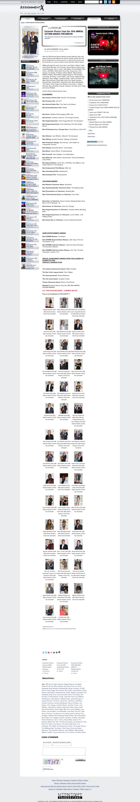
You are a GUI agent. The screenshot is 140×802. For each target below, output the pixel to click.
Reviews (60, 780)
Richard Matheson (48, 720)
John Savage (51, 705)
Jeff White (78, 701)
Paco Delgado (54, 718)
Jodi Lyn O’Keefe (73, 703)
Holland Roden (65, 699)
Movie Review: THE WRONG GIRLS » (31, 107)
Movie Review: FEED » (32, 121)
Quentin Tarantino (65, 718)
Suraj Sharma (78, 722)
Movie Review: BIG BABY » (31, 149)
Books (84, 783)
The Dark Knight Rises (69, 724)
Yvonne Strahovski (59, 732)
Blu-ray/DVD (77, 783)
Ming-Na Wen (69, 715)
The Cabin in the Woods (53, 724)
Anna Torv (74, 686)
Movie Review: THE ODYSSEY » (31, 218)
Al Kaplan (78, 684)
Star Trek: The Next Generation (62, 722)
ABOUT (80, 2)
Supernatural (45, 786)
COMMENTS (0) (79, 43)
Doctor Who (77, 786)
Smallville (59, 789)
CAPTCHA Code (48, 769)
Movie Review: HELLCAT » (30, 114)
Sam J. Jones (58, 720)
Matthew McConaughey (56, 715)
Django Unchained (77, 692)
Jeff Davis (71, 701)
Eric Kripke (76, 694)
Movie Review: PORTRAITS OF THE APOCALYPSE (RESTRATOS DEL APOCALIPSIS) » (29, 241)
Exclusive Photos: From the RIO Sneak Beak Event (63, 665)
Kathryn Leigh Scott (63, 707)
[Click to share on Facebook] (43, 652)
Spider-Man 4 (68, 789)
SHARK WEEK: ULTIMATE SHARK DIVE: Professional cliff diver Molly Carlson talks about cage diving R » (29, 186)
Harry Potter (95, 786)
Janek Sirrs (63, 701)
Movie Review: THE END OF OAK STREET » (32, 101)
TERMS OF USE (98, 801)
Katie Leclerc (74, 707)
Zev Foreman (70, 732)
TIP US (56, 2)
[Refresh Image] (62, 759)
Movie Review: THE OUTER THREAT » (31, 231)
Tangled (76, 789)
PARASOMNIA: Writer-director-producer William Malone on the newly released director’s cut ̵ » (29, 131)
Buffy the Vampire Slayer (58, 786)
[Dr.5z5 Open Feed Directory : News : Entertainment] (97, 145)
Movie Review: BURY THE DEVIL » (31, 73)
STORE (73, 2)
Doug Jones (52, 694)
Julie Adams (52, 707)
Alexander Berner (47, 686)
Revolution (81, 718)
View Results (91, 133)
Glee (83, 786)
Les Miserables (62, 711)
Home (22, 22)
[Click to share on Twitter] (46, 652)
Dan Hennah (60, 690)
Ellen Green (68, 694)
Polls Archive (91, 136)
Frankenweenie (53, 696)
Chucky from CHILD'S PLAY (98, 105)
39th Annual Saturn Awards (54, 684)
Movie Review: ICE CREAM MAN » (31, 142)
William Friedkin (47, 732)
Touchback (57, 728)
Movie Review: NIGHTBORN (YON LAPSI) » (31, 170)
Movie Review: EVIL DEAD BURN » (31, 245)
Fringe (61, 696)
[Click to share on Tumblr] (59, 652)
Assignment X (51, 626)
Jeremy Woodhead (61, 703)
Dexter (68, 692)
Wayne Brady (79, 730)
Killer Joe (67, 709)
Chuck (70, 786)
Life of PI (77, 711)
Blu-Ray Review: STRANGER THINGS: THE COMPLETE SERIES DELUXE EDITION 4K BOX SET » (29, 157)
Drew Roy (60, 694)
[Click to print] (57, 652)
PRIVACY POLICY (88, 801)
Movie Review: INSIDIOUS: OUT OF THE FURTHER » (31, 67)
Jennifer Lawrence (48, 703)
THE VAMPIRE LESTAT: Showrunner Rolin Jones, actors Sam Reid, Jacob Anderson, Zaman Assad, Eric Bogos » (29, 213)
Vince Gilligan (69, 730)
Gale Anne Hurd (69, 696)
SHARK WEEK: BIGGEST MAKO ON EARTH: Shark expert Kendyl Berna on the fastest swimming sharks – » (29, 193)
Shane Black (68, 720)
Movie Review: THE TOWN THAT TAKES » (32, 224)
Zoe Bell (78, 732)
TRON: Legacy (85, 789)
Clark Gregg (51, 690)
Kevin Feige (59, 709)
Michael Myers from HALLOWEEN (100, 122)
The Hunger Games (79, 726)
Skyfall (49, 722)
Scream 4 (52, 789)
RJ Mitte (74, 718)
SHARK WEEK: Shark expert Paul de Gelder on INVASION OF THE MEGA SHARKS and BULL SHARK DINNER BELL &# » (29, 200)
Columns (74, 780)
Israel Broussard (76, 699)
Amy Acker (67, 686)
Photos (80, 780)
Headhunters (46, 699)
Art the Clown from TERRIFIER (99, 100)
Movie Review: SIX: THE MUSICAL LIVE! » (32, 94)
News (54, 780)
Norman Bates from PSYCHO (99, 124)
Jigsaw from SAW (95, 115)
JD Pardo (56, 701)
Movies (56, 783)
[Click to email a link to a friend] (54, 652)
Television (63, 783)
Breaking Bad (63, 688)
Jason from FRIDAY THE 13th (99, 112)
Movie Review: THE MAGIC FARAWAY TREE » (31, 81)
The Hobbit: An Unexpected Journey (60, 726)
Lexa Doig (70, 711)
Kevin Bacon (50, 709)
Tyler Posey (66, 728)
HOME (49, 2)
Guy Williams (79, 696)
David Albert (51, 692)
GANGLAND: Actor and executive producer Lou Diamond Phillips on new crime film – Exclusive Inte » (29, 268)
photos (83, 732)
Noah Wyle (45, 718)
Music (70, 783)
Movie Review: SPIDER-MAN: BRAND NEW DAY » (32, 163)
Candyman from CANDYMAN (98, 102)
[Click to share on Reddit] (51, 652)
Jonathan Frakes (73, 705)
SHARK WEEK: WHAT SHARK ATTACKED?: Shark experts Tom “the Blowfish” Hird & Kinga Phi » (29, 179)
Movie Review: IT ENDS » (30, 87)
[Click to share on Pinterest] (49, 652)
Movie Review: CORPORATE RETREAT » (30, 253)
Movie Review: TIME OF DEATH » (31, 259)
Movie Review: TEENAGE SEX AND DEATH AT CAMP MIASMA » (28, 137)
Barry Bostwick (53, 688)
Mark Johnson (70, 713)
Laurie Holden (51, 711)
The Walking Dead (48, 728)
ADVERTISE (64, 2)
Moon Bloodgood (80, 715)
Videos (86, 780)
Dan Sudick (68, 690)
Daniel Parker (77, 690)
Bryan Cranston (74, 688)
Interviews (66, 780)
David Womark (60, 692)
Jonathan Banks (61, 705)
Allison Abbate (58, 686)
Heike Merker (55, 699)
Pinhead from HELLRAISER (98, 127)
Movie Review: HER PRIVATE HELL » (31, 204)
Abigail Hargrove (69, 684)
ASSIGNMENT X (64, 294)
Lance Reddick (75, 709)
